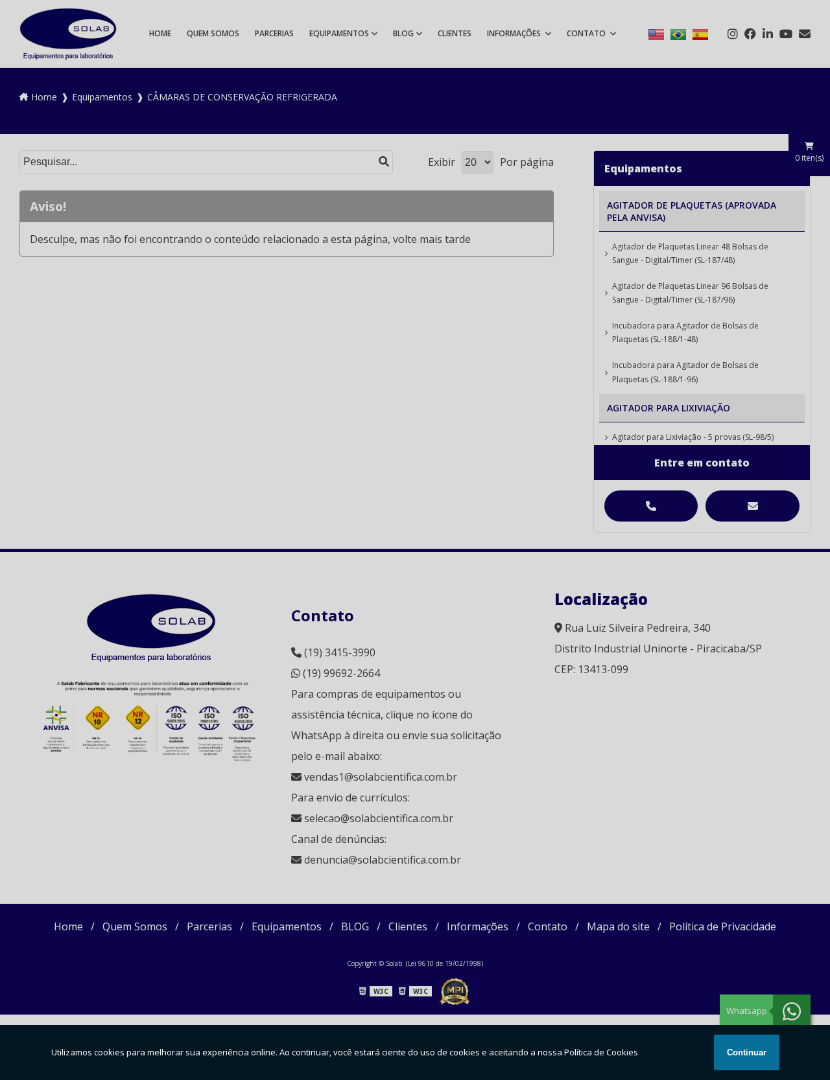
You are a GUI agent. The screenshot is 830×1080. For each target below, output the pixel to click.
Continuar (746, 1052)
